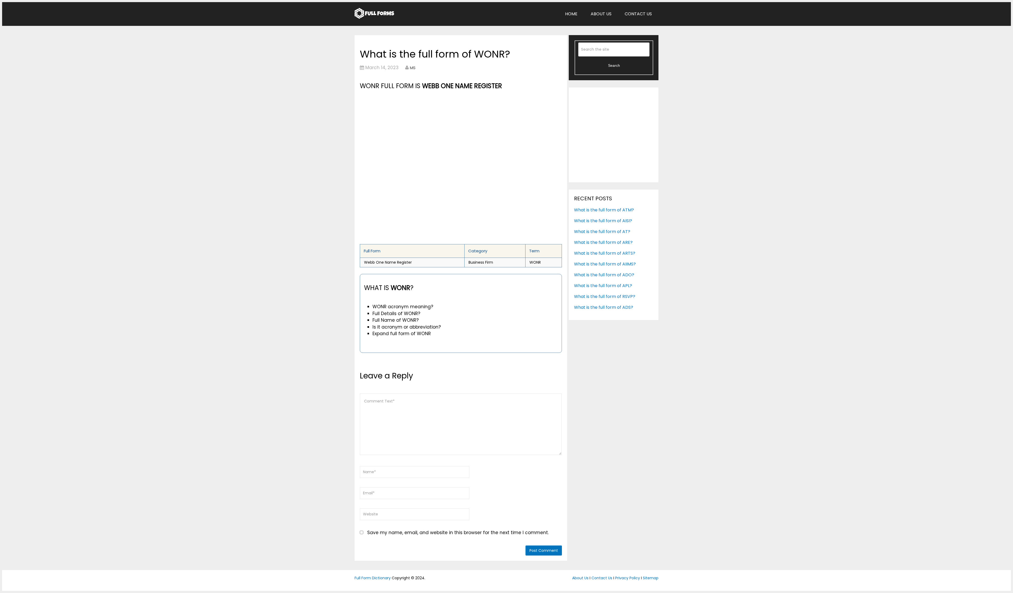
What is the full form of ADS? (603, 307)
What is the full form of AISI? (603, 221)
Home (571, 14)
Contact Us (638, 14)
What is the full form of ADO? (604, 275)
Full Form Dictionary (373, 578)
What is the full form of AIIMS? (605, 264)
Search (614, 65)
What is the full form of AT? (602, 232)
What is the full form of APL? (603, 286)
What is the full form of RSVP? (604, 296)
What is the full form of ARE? (603, 242)
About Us (601, 14)
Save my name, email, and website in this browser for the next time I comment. (458, 532)
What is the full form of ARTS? (604, 253)
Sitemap (650, 578)
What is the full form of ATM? (604, 210)
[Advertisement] (461, 131)
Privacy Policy (627, 578)
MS (412, 67)
